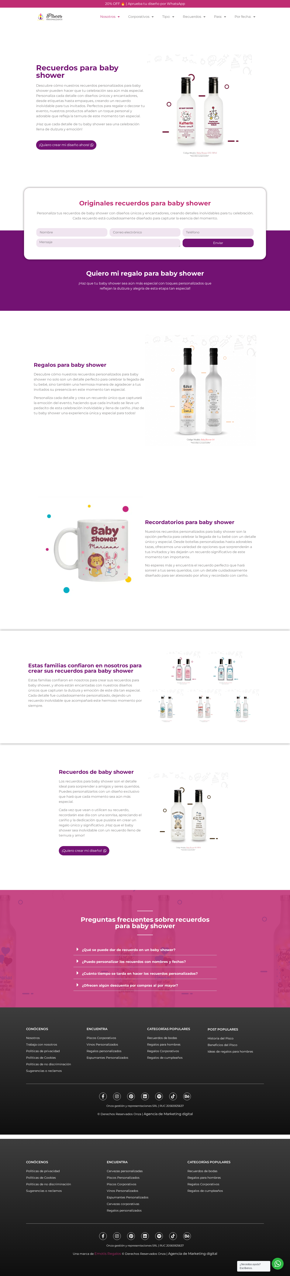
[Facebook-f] (103, 1096)
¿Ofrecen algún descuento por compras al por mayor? (130, 985)
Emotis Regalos (107, 1254)
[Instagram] (117, 1096)
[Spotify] (159, 1096)
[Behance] (187, 1096)
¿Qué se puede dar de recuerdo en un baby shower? (128, 950)
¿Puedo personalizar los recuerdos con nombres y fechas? (134, 962)
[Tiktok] (173, 1096)
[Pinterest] (131, 1096)
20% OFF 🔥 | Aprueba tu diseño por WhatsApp (145, 4)
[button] (145, 949)
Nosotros (107, 17)
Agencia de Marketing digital (168, 1114)
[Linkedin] (145, 1096)
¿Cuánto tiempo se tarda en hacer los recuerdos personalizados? (140, 974)
